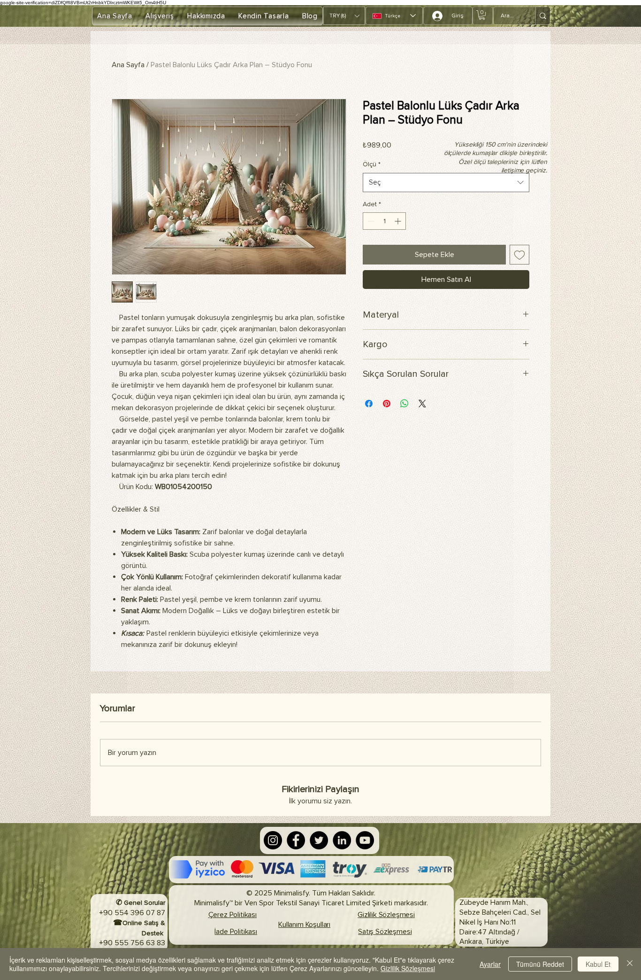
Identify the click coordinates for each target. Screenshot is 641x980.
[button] (344, 16)
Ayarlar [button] (490, 964)
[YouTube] (365, 840)
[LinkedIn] (342, 840)
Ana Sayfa (128, 65)
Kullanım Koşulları (304, 924)
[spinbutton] (384, 221)
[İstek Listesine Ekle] (519, 254)
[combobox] (446, 182)
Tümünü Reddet (540, 964)
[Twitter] (319, 840)
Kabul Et (598, 964)
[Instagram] (273, 840)
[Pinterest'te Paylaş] (386, 403)
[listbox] (344, 16)
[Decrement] (370, 221)
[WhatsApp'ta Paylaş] (404, 403)
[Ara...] (542, 15)
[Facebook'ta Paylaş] (368, 403)
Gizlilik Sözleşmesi (408, 968)
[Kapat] (629, 964)
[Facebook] (296, 840)
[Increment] (398, 221)
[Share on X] (422, 403)
